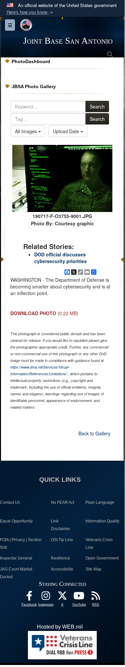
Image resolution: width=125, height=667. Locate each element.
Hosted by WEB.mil (60, 627)
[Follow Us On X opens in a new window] (62, 597)
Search (97, 106)
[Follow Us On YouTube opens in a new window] (79, 597)
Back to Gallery (94, 433)
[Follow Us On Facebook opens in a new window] (29, 597)
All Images (26, 131)
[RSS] (95, 597)
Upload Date (66, 131)
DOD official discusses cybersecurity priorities (60, 257)
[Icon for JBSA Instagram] (46, 597)
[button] (31, 12)
